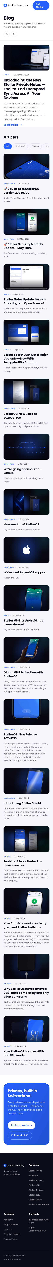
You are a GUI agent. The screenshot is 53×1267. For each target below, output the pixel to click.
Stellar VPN (34, 1185)
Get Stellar (39, 5)
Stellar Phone (35, 1170)
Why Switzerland (12, 1234)
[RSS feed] (14, 34)
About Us (8, 1219)
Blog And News (11, 1224)
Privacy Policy (10, 1239)
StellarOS (20, 146)
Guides (35, 146)
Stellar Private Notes (39, 1204)
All (7, 146)
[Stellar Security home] (16, 6)
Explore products (21, 1125)
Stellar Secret (36, 1199)
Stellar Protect (36, 1180)
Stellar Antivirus (36, 1190)
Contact (8, 1229)
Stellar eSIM (34, 1194)
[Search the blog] (7, 34)
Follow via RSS (19, 1135)
